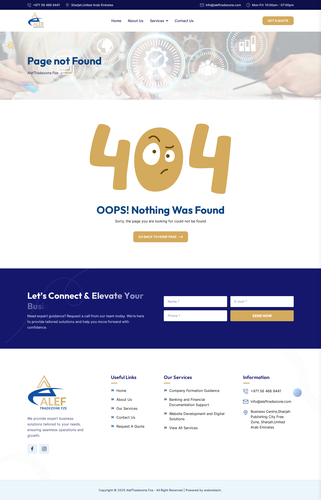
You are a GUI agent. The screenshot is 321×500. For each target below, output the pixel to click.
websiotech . (213, 490)
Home (116, 21)
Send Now (262, 316)
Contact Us (184, 21)
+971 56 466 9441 (46, 5)
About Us (135, 21)
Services (157, 21)
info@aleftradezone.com (223, 5)
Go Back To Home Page (157, 237)
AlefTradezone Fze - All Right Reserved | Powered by (165, 490)
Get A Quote (278, 20)
